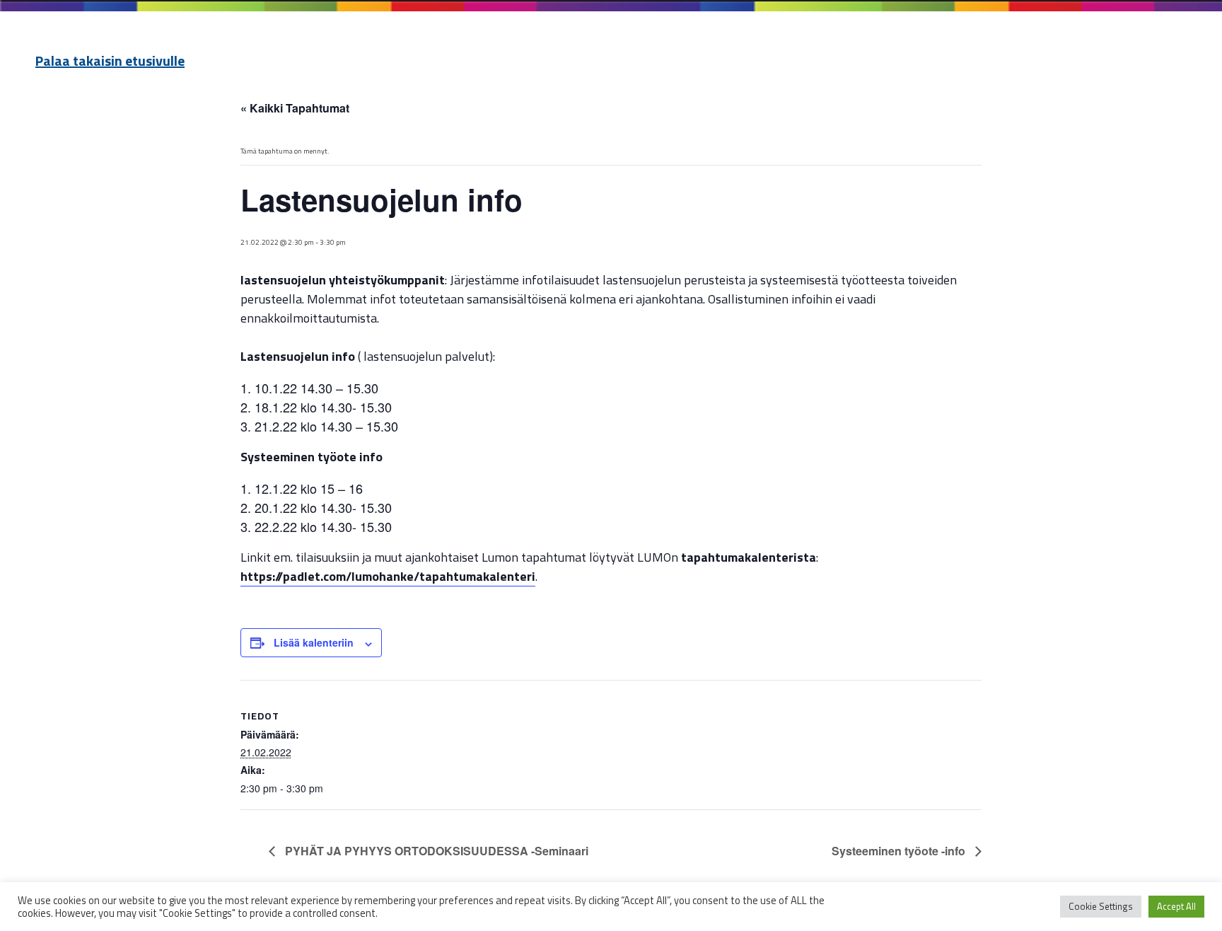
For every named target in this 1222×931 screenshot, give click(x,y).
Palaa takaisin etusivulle (110, 60)
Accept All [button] (1176, 906)
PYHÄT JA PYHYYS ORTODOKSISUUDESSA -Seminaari (435, 851)
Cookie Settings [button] (1101, 906)
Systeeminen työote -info (900, 851)
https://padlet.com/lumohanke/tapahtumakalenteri (387, 576)
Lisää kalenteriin (314, 642)
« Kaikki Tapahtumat (294, 108)
